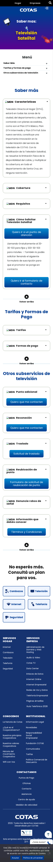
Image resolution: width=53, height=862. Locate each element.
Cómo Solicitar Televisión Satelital (21, 221)
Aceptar (15, 858)
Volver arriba (26, 301)
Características (25, 101)
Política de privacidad (33, 858)
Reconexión (24, 418)
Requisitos (23, 203)
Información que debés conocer (22, 520)
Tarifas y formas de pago (17, 67)
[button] (26, 233)
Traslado (22, 443)
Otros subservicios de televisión (20, 72)
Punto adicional (26, 392)
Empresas (35, 3)
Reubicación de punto (22, 471)
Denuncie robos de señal (24, 502)
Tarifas (21, 330)
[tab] (18, 3)
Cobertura (23, 188)
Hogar (18, 3)
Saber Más (9, 63)
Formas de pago (27, 345)
